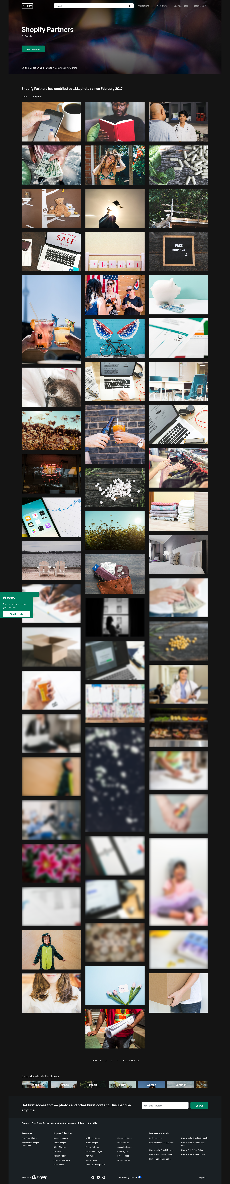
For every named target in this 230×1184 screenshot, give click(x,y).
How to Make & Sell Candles (193, 1154)
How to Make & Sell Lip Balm (161, 1149)
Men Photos (90, 1155)
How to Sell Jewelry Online (160, 1154)
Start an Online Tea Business (161, 1142)
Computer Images (124, 1146)
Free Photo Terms (40, 1123)
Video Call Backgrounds (95, 1164)
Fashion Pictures (92, 1137)
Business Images (61, 1137)
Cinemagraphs (123, 1151)
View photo (71, 67)
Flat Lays (57, 1151)
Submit (199, 1105)
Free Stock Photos (29, 1137)
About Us (92, 1123)
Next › (132, 1060)
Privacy (82, 1123)
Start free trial (16, 613)
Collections (143, 5)
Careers (25, 1123)
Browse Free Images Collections (30, 1144)
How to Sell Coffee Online (192, 1149)
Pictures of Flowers (62, 1160)
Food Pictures (123, 1142)
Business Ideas (155, 1137)
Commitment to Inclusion (63, 1123)
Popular (37, 96)
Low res (70, 138)
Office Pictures (60, 1146)
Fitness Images (123, 1160)
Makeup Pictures (124, 1137)
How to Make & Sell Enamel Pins (193, 1144)
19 (138, 1060)
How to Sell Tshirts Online (160, 1158)
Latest (25, 96)
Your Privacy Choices (127, 1177)
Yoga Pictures (91, 1160)
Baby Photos (59, 1164)
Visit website (33, 49)
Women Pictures (60, 1155)
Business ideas (181, 5)
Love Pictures (123, 1155)
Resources (199, 5)
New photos (163, 5)
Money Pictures (92, 1146)
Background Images (93, 1151)
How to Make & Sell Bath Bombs (194, 1137)
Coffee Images (60, 1142)
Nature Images (91, 1142)
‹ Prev (94, 1060)
